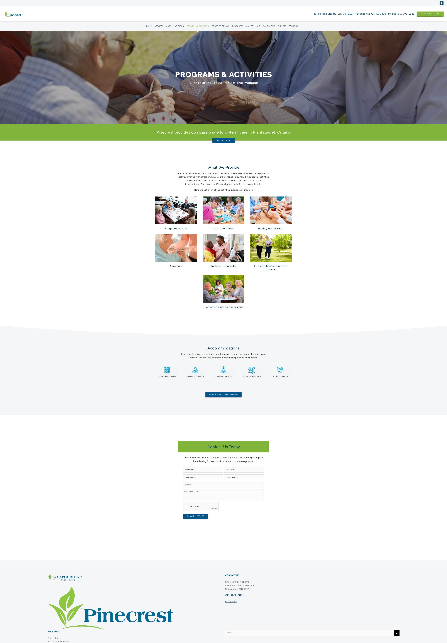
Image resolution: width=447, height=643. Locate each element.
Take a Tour (53, 638)
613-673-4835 (406, 13)
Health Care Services (57, 641)
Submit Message (195, 516)
